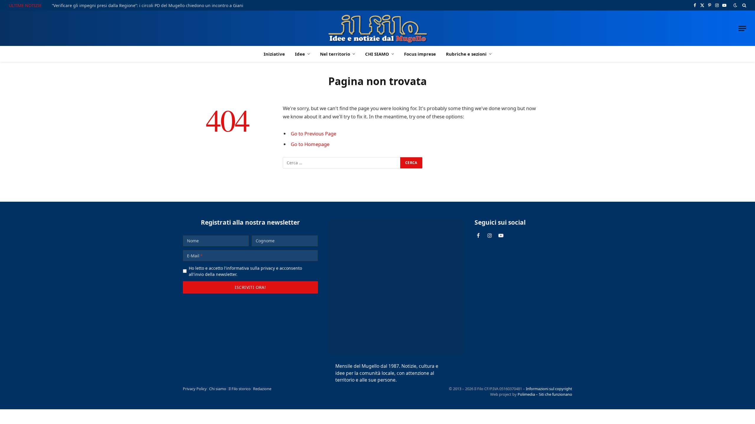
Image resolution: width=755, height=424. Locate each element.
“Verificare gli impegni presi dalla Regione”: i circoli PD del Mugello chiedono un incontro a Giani (147, 5)
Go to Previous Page (313, 133)
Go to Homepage (310, 144)
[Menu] (742, 28)
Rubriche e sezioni (466, 54)
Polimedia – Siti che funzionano (545, 394)
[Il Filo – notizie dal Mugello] (377, 28)
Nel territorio (335, 54)
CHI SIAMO (377, 54)
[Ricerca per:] (342, 162)
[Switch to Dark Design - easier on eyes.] (735, 5)
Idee (300, 54)
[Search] (743, 5)
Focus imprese (420, 54)
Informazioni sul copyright (549, 388)
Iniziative (274, 54)
